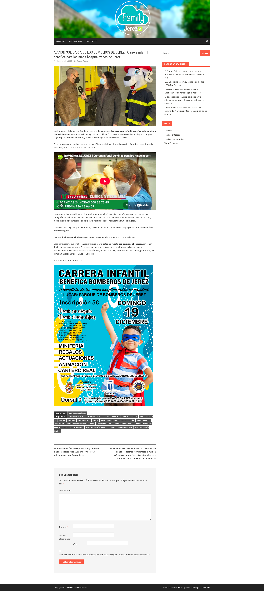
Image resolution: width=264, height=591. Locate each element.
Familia (62, 420)
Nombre (63, 527)
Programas (75, 41)
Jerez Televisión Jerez (73, 427)
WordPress (179, 587)
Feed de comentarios (174, 139)
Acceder (168, 130)
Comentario (65, 490)
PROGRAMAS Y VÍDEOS (77, 413)
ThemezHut (205, 587)
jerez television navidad (121, 427)
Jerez (91, 424)
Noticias (60, 41)
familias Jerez (84, 420)
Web (75, 544)
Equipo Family (82, 61)
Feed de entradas (172, 134)
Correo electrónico (65, 537)
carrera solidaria (129, 417)
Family (95, 420)
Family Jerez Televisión (124, 420)
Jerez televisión (104, 424)
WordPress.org (171, 143)
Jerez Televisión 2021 (123, 424)
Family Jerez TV (143, 420)
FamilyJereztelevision (76, 424)
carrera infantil (112, 417)
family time (59, 424)
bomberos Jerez (94, 417)
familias (71, 420)
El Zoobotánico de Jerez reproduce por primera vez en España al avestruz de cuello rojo (184, 74)
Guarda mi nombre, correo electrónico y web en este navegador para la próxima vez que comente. (104, 554)
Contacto (91, 41)
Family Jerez (106, 420)
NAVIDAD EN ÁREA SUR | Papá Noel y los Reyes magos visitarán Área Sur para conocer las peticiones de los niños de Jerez (77, 451)
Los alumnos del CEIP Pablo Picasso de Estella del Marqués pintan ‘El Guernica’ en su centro (185, 111)
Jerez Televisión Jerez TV (96, 427)
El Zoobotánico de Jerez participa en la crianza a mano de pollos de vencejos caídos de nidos (184, 100)
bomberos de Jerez (76, 417)
